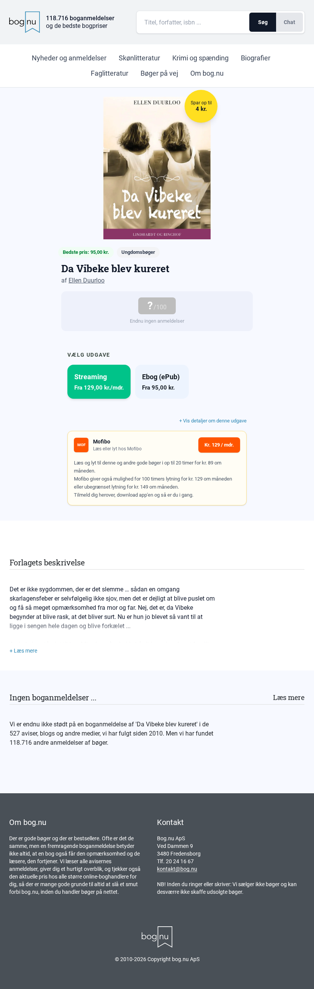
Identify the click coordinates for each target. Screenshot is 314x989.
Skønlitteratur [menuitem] (139, 58)
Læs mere (288, 697)
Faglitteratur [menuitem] (109, 73)
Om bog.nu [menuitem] (207, 73)
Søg (263, 22)
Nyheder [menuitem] (69, 58)
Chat (289, 22)
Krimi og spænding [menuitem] (200, 58)
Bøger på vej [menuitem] (159, 73)
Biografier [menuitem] (255, 58)
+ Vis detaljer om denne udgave (213, 421)
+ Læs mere (23, 651)
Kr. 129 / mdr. (219, 445)
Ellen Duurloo (87, 280)
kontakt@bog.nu (177, 869)
